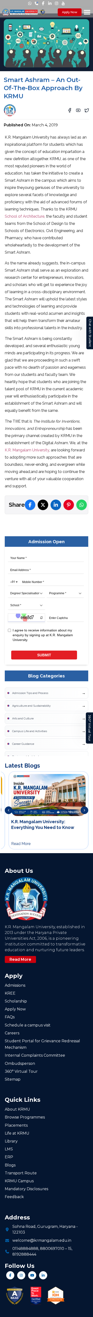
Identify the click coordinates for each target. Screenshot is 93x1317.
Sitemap (13, 1079)
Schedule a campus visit (28, 1025)
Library (11, 1141)
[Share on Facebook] (30, 505)
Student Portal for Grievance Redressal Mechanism (42, 1044)
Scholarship (16, 1001)
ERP (9, 1157)
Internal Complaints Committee (35, 1055)
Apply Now (69, 12)
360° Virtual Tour (89, 728)
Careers (12, 1033)
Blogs (10, 1165)
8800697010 (52, 1248)
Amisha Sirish (32, 108)
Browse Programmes (25, 1117)
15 (70, 1248)
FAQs (10, 1017)
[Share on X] (43, 505)
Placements (16, 1125)
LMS (9, 1149)
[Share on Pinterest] (68, 505)
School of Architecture (24, 216)
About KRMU (17, 1109)
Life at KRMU (17, 1133)
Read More (20, 959)
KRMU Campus (19, 1181)
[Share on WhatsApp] (81, 505)
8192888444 (24, 1254)
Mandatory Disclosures (26, 1189)
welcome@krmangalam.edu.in (41, 1240)
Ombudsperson (20, 1063)
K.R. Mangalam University (27, 450)
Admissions (15, 985)
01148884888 (25, 1248)
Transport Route (21, 1173)
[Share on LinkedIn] (56, 505)
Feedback (14, 1197)
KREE (10, 993)
